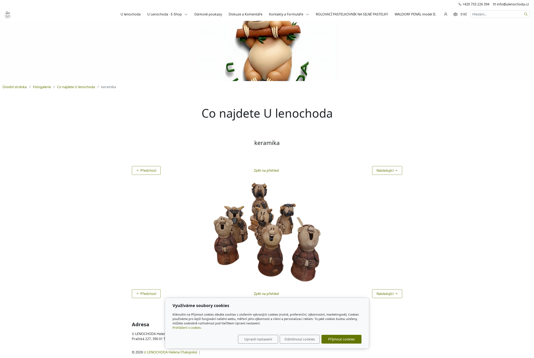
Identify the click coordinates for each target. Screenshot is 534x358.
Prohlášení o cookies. (187, 328)
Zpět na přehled (266, 170)
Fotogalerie (42, 87)
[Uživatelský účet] (446, 14)
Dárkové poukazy (208, 14)
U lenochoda (131, 14)
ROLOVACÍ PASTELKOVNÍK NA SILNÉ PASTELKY (352, 14)
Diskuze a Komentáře (245, 14)
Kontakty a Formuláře (286, 14)
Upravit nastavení (258, 339)
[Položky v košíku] (455, 14)
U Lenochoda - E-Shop (165, 14)
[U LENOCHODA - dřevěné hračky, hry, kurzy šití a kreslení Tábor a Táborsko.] (8, 13)
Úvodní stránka (15, 87)
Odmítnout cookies (300, 339)
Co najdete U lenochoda (76, 87)
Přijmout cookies (341, 339)
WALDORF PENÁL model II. (415, 14)
